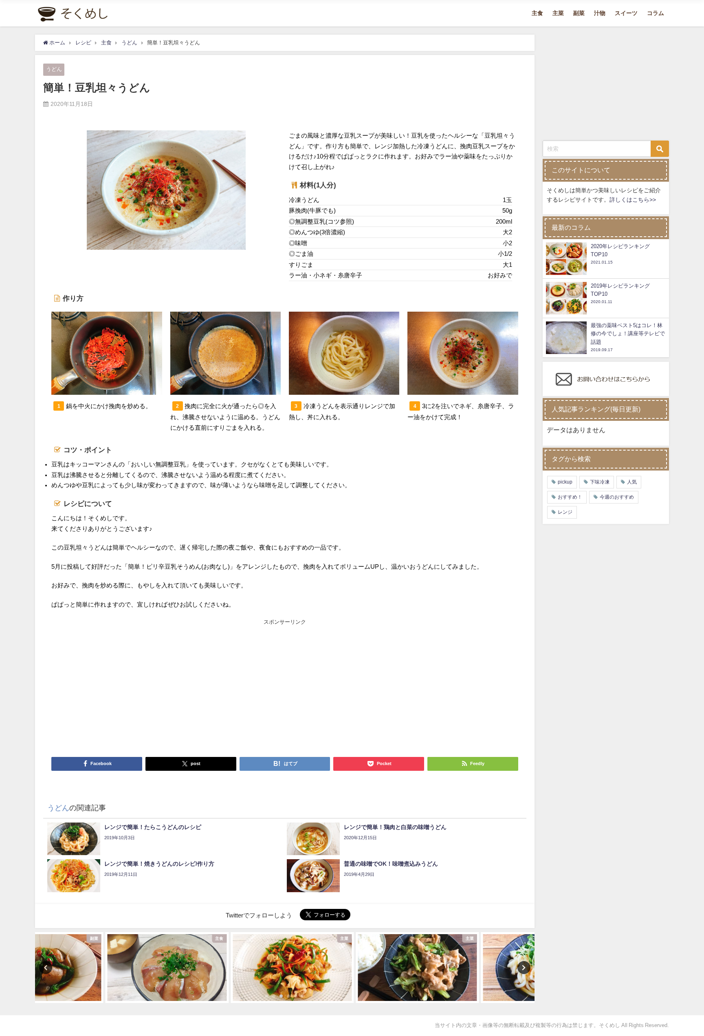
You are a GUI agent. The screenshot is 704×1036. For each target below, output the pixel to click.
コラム (655, 13)
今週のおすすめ (617, 497)
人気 (632, 482)
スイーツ (626, 13)
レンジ (565, 512)
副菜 (579, 13)
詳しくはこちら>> (632, 199)
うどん (54, 69)
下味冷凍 (599, 482)
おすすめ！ (570, 497)
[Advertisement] (168, 688)
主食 (537, 13)
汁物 (599, 13)
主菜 (558, 13)
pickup (565, 482)
